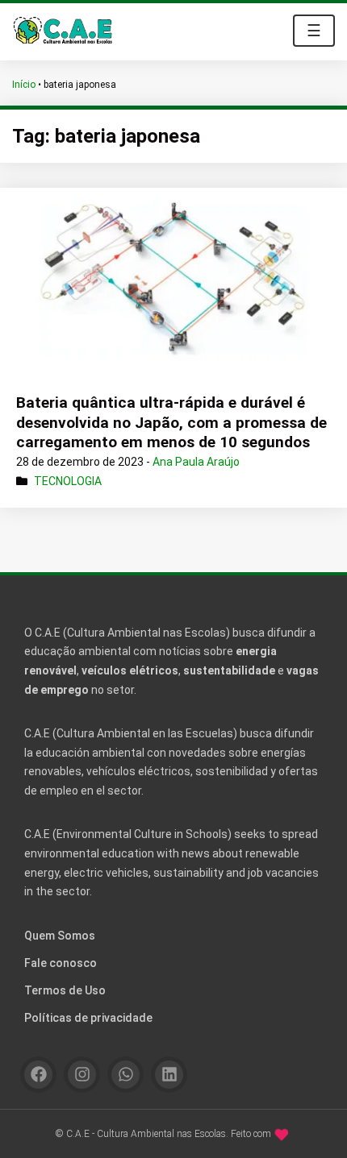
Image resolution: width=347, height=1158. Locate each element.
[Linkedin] (169, 1074)
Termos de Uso (65, 990)
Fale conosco (60, 963)
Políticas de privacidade (88, 1017)
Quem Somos (59, 935)
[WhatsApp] (125, 1074)
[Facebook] (38, 1074)
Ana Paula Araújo (196, 461)
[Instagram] (82, 1074)
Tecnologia (68, 481)
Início (24, 84)
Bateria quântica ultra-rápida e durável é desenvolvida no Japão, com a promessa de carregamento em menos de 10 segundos (171, 422)
